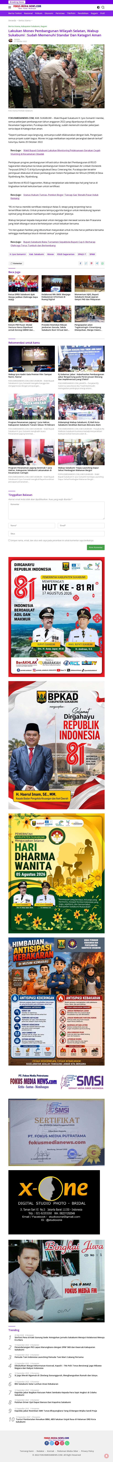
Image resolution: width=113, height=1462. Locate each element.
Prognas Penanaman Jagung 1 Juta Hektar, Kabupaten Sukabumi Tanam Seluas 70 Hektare (31, 423)
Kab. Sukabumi (36, 254)
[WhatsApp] (67, 1443)
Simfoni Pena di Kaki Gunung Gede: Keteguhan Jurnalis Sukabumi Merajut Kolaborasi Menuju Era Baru (60, 1338)
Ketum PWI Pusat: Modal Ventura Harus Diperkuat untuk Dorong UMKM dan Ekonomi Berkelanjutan (20, 327)
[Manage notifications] (106, 1456)
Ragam (44, 26)
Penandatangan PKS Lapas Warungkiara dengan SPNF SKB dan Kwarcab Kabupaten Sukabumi (55, 1348)
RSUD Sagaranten (65, 254)
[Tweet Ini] (86, 263)
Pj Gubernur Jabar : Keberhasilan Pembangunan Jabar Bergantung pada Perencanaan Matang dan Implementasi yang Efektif (81, 377)
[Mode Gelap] (98, 7)
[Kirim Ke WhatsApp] (102, 263)
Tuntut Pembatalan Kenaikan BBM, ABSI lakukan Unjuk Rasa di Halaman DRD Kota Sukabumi (56, 1420)
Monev (50, 254)
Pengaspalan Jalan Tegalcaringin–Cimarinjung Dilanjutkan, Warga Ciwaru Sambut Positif (88, 327)
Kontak (50, 1451)
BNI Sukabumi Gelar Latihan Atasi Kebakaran (36, 1384)
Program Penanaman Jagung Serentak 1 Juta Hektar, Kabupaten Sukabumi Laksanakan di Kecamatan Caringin (30, 470)
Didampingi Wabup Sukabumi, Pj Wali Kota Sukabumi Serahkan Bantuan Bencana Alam (79, 423)
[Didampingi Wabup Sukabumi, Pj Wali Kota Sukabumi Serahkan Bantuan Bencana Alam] (81, 407)
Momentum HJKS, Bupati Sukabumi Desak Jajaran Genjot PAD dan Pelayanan (87, 297)
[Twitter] (52, 1443)
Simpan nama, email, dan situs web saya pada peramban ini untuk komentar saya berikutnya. (52, 540)
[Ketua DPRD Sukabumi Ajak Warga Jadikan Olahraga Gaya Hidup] (23, 283)
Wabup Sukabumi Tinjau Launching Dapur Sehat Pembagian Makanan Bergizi (78, 469)
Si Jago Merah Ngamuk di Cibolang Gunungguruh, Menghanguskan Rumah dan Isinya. (56, 1375)
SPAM (92, 254)
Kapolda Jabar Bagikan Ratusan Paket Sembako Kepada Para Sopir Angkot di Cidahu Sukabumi (56, 1393)
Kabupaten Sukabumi (30, 26)
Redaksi (17, 39)
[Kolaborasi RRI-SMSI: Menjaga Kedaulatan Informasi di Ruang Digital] (57, 283)
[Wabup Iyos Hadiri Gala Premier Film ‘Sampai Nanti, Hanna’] (31, 359)
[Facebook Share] (80, 263)
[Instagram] (62, 1443)
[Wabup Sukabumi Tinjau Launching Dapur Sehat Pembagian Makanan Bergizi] (81, 452)
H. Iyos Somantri (18, 254)
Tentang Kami (27, 1451)
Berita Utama (14, 26)
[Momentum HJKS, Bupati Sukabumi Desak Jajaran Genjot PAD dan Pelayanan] (90, 283)
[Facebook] (47, 1443)
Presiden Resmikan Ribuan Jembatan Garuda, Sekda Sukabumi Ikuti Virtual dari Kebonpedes (55, 327)
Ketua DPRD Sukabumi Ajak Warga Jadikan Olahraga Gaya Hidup (23, 297)
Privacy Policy (87, 1451)
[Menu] (10, 7)
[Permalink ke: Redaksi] (10, 40)
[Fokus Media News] (27, 7)
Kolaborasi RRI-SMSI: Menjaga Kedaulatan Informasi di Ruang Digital (56, 297)
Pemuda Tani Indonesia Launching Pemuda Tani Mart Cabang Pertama (49, 1357)
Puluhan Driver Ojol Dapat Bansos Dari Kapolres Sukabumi (43, 1402)
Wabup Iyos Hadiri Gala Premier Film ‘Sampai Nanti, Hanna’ (30, 375)
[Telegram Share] (97, 263)
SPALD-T (82, 254)
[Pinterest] (57, 1443)
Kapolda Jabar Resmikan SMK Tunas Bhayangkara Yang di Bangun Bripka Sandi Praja (56, 1411)
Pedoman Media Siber (67, 1451)
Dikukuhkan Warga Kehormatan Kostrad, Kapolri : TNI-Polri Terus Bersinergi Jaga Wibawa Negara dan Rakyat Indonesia (58, 1366)
